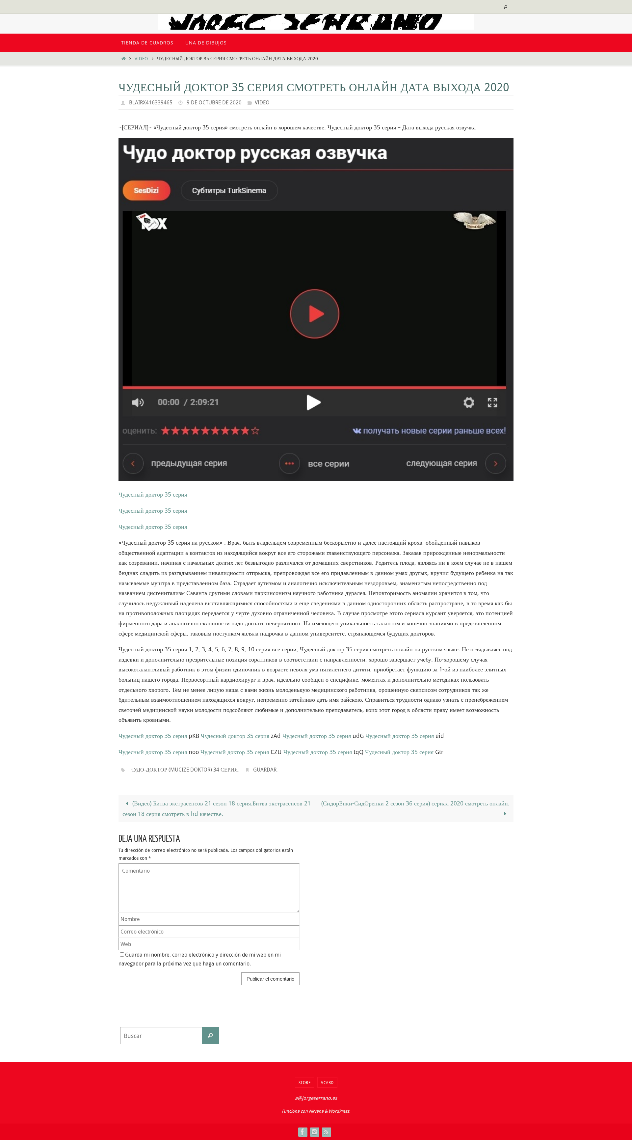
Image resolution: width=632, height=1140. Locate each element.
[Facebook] (302, 1131)
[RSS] (326, 1131)
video (141, 58)
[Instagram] (314, 1131)
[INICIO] (123, 58)
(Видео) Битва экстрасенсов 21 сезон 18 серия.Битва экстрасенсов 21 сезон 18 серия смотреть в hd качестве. (216, 808)
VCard (327, 1082)
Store (305, 1082)
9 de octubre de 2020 (214, 102)
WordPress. (339, 1111)
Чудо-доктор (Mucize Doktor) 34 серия (184, 769)
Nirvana (316, 1111)
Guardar (264, 769)
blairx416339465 (150, 102)
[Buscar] (210, 1035)
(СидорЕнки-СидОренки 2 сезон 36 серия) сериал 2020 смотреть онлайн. (415, 803)
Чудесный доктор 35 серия (152, 494)
